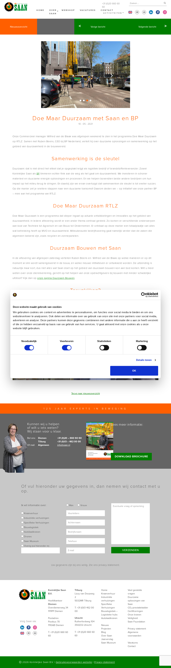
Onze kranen (134, 614)
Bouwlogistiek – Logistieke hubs (109, 612)
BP (38, 173)
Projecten (106, 628)
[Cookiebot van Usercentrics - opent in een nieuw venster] (143, 294)
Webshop (68, 10)
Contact (132, 646)
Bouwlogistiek (30, 527)
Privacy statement (137, 628)
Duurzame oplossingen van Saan (136, 600)
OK (134, 370)
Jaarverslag (107, 639)
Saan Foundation (136, 621)
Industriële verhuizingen (36, 518)
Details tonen (144, 360)
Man (70, 505)
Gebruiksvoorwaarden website (74, 662)
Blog (103, 632)
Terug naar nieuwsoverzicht (85, 393)
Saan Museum (31, 541)
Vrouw (83, 505)
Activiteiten (112, 13)
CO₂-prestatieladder (138, 607)
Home (40, 10)
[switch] (66, 347)
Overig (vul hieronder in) (36, 545)
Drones (27, 536)
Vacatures (88, 10)
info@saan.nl (63, 445)
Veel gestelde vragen (135, 591)
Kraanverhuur (30, 513)
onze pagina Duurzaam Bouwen (56, 278)
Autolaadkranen (31, 531)
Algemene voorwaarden (134, 633)
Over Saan (53, 12)
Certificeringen (135, 611)
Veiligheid (133, 618)
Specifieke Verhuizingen (36, 522)
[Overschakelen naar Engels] (130, 12)
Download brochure (131, 456)
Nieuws (105, 625)
